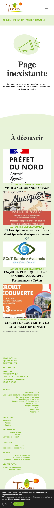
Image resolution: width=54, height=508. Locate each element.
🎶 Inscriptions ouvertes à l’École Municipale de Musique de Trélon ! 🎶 (27, 234)
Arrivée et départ (32, 393)
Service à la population (12, 437)
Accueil (7, 20)
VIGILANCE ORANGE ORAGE (27, 187)
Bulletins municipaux (21, 458)
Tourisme (17, 435)
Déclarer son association (13, 448)
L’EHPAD (36, 408)
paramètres (25, 499)
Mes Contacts (15, 469)
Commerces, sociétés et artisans (25, 401)
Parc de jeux (34, 410)
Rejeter (7, 504)
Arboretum (34, 412)
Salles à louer (15, 433)
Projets (8, 425)
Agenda (22, 319)
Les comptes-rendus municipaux (16, 460)
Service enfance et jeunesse (27, 397)
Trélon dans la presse (12, 467)
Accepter (19, 504)
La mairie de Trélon (22, 455)
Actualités (16, 185)
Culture (31, 319)
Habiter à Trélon (32, 403)
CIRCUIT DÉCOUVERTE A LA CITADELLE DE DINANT (27, 324)
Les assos (19, 446)
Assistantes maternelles (29, 399)
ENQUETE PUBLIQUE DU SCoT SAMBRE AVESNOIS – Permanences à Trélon (27, 276)
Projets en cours (32, 405)
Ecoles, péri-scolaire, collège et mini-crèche (21, 395)
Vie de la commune (34, 185)
